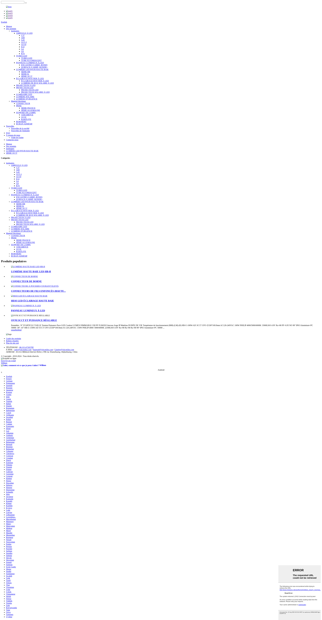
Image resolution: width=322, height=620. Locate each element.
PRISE (19, 106)
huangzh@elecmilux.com (43, 350)
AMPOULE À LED (24, 33)
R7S (23, 54)
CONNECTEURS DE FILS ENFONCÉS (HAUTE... (38, 291)
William (4, 363)
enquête (14, 330)
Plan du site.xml (12, 343)
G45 (23, 40)
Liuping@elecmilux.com (64, 350)
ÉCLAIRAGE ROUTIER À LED (30, 78)
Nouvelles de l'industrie (20, 131)
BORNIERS (21, 122)
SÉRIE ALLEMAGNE (30, 110)
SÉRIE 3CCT (26, 76)
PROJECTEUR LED (24, 88)
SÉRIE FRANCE (28, 108)
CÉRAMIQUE (27, 115)
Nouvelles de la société (20, 128)
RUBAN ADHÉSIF (24, 124)
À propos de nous (13, 135)
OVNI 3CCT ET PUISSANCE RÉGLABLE (34, 320)
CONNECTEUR (23, 103)
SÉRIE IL (25, 74)
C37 (23, 35)
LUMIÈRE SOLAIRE (25, 97)
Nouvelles (10, 126)
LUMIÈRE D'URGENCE (26, 99)
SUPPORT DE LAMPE (26, 112)
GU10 (23, 44)
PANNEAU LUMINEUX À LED (30, 63)
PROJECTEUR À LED (25, 85)
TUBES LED (21, 56)
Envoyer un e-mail (8, 361)
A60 (23, 38)
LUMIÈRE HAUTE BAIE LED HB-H (31, 271)
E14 (22, 47)
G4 (22, 49)
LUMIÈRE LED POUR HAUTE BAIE (32, 69)
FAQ (8, 133)
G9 (22, 51)
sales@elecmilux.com (22, 350)
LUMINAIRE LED (24, 94)
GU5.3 (24, 42)
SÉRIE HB (25, 72)
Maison (9, 26)
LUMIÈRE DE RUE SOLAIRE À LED (37, 83)
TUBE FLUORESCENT (31, 60)
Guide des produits (13, 338)
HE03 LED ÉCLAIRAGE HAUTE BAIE (32, 300)
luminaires (15, 31)
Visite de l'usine (17, 137)
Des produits (11, 29)
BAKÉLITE (26, 119)
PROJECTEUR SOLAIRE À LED (35, 92)
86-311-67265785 (26, 347)
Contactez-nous (12, 140)
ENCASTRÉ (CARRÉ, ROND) (34, 65)
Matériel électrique (18, 101)
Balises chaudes (12, 341)
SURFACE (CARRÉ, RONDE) (34, 67)
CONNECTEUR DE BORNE (26, 281)
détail (19, 330)
